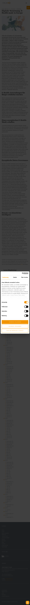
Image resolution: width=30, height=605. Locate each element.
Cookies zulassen (15, 322)
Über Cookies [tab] (24, 277)
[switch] (26, 307)
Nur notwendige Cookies (15, 330)
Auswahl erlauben (15, 326)
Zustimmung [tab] (5, 277)
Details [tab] (15, 277)
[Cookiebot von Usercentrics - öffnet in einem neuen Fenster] (22, 273)
